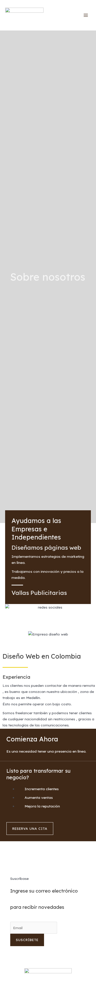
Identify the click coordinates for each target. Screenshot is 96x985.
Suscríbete (27, 940)
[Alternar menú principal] (86, 15)
